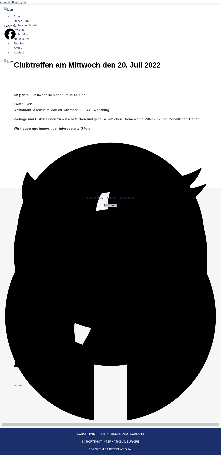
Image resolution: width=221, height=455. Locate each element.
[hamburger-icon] (148, 17)
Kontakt (19, 52)
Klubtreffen (21, 34)
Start (17, 16)
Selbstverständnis (25, 25)
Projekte (19, 30)
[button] (110, 143)
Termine (19, 43)
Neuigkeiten (22, 38)
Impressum (126, 197)
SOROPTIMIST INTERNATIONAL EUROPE (110, 441)
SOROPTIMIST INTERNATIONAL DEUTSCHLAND (110, 433)
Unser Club (21, 21)
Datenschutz (95, 197)
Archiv (18, 47)
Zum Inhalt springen (13, 2)
